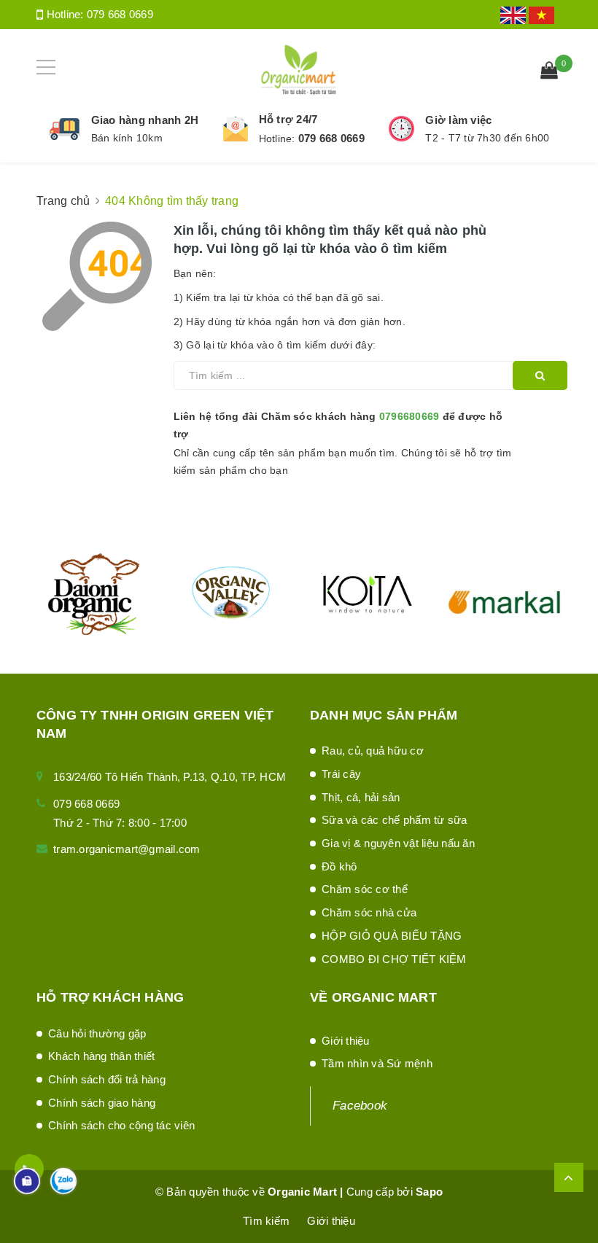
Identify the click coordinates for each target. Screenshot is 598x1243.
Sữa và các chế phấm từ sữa (394, 820)
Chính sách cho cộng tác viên (121, 1125)
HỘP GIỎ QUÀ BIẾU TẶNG (392, 936)
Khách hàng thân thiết (101, 1056)
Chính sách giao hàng (101, 1102)
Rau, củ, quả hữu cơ (373, 750)
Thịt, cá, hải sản (361, 797)
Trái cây (341, 774)
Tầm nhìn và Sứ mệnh (377, 1063)
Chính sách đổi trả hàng (107, 1079)
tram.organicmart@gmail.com (127, 849)
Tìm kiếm (266, 1221)
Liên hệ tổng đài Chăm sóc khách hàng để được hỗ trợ (338, 425)
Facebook (360, 1106)
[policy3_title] (401, 128)
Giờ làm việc (458, 120)
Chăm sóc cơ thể (365, 889)
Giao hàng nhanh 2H (145, 120)
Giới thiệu (346, 1040)
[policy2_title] (235, 129)
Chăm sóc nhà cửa (369, 912)
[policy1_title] (64, 129)
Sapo (429, 1191)
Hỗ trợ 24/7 (288, 119)
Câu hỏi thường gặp (97, 1033)
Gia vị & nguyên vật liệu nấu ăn (398, 843)
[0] (549, 72)
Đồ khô (339, 866)
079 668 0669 (120, 14)
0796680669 (409, 416)
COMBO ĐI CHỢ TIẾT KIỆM (394, 959)
